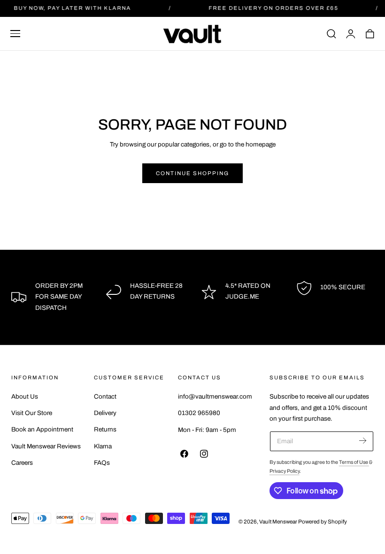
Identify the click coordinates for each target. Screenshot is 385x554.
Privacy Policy (285, 471)
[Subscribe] (363, 440)
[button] (15, 33)
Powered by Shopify (322, 521)
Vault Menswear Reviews (46, 446)
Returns (105, 429)
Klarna (103, 446)
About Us (24, 396)
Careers (22, 462)
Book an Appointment (42, 429)
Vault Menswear (278, 521)
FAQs (102, 462)
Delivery (105, 412)
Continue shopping (192, 173)
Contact (105, 396)
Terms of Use (354, 462)
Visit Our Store (31, 412)
